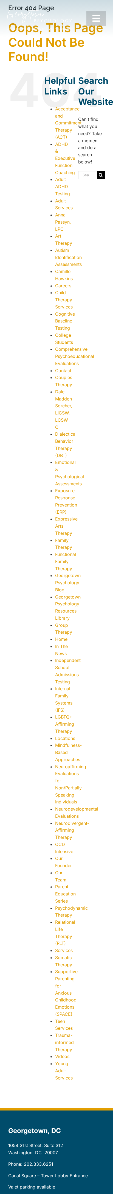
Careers (63, 285)
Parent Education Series (65, 894)
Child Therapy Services (64, 300)
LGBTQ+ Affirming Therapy (64, 724)
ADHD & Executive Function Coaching (65, 158)
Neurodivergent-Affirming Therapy (72, 830)
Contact (63, 370)
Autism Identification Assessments (68, 257)
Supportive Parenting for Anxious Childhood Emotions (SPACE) (66, 993)
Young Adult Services (64, 1071)
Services (64, 950)
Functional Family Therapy (65, 561)
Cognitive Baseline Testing (65, 321)
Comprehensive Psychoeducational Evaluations (74, 356)
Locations (65, 738)
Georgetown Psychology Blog (68, 582)
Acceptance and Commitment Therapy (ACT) (68, 123)
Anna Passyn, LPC (63, 222)
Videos (62, 1056)
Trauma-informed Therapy (64, 1042)
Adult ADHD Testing (62, 186)
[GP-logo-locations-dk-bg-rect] (39, 9)
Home (61, 639)
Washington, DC (25, 1152)
